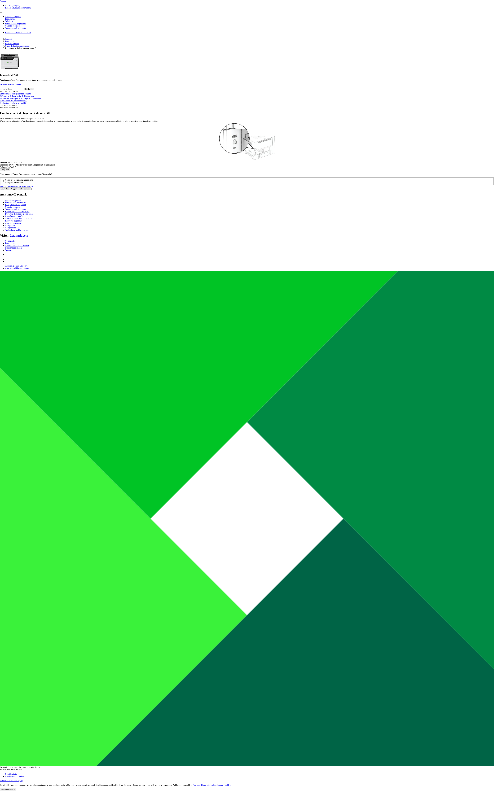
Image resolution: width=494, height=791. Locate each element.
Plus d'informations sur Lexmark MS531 (16, 186)
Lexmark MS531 (12, 43)
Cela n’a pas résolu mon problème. (19, 180)
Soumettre (5, 189)
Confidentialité (11, 774)
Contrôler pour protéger (14, 216)
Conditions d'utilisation (14, 776)
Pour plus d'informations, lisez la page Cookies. (211, 785)
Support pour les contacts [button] (15, 28)
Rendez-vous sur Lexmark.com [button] (18, 8)
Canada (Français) (12, 5)
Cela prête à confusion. (14, 182)
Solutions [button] (9, 21)
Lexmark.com (19, 235)
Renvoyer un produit (13, 221)
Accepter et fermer (8, 790)
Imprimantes (10, 41)
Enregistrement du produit (15, 204)
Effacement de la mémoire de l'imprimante (17, 96)
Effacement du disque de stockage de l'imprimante (20, 98)
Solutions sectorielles (13, 248)
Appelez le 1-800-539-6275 (16, 266)
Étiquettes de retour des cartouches (19, 214)
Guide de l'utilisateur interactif (17, 46)
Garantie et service (12, 207)
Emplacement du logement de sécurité (15, 94)
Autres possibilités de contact (17, 268)
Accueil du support (13, 200)
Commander (10, 241)
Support (8, 39)
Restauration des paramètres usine (13, 101)
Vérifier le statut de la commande (18, 218)
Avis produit (10, 225)
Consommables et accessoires (17, 245)
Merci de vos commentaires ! (11, 162)
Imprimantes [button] (10, 19)
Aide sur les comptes (13, 223)
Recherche (29, 89)
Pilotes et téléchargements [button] (15, 23)
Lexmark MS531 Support (10, 84)
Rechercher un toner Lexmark (17, 211)
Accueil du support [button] (13, 16)
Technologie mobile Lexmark (17, 230)
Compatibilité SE (12, 228)
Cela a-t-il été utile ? (8, 167)
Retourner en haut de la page (11, 781)
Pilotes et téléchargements (15, 202)
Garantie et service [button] (12, 26)
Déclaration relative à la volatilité (13, 103)
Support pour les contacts (20, 189)
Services (8, 250)
